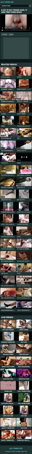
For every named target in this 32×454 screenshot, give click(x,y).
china (5, 34)
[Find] (30, 6)
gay (12, 34)
